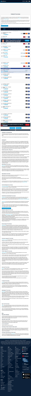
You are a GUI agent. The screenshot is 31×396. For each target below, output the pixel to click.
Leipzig (16, 359)
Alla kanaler (2, 377)
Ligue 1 (3, 305)
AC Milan (16, 363)
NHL (8, 370)
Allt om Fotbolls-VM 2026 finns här (6, 208)
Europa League (4, 225)
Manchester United (18, 353)
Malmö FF (16, 370)
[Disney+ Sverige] (26, 70)
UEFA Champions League (9, 214)
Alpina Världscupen (11, 380)
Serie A (3, 268)
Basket (2, 352)
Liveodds (5, 37)
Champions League (11, 353)
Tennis (2, 361)
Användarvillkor (24, 366)
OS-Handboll (10, 376)
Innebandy (2, 356)
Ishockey (2, 349)
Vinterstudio (2, 366)
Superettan (9, 366)
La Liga (3, 282)
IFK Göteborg (17, 372)
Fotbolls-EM (3, 201)
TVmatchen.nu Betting (25, 367)
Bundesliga (3, 291)
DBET (3, 34)
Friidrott (2, 360)
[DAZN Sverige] (26, 47)
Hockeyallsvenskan (11, 371)
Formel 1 (9, 375)
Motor (1, 365)
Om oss (2, 381)
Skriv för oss (2, 389)
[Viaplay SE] (22, 33)
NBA (8, 372)
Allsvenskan (3, 165)
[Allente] (26, 33)
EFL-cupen (9, 348)
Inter (15, 362)
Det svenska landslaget (5, 186)
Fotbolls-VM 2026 (10, 367)
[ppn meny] (28, 1)
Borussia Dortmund (18, 358)
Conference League (4, 239)
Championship (10, 349)
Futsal (1, 357)
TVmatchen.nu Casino (25, 369)
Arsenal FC (16, 348)
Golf (1, 362)
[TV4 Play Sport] (24, 37)
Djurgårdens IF (17, 371)
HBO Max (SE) (3, 376)
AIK (15, 368)
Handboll (2, 353)
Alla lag (16, 376)
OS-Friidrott (9, 387)
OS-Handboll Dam (10, 385)
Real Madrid (17, 366)
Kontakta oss (3, 382)
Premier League (4, 252)
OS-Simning (9, 388)
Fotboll (2, 348)
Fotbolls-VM (3, 197)
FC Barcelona (17, 367)
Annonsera (2, 383)
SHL (8, 368)
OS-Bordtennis (10, 389)
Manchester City (17, 349)
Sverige (16, 375)
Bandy (2, 358)
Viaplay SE (2, 371)
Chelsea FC (17, 352)
